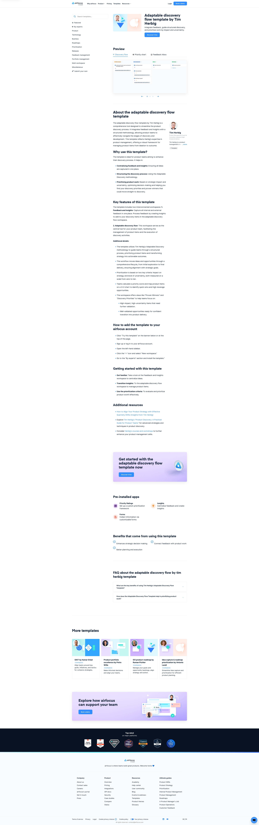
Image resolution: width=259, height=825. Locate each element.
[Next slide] (158, 96)
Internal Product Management (170, 792)
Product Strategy (166, 785)
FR (186, 819)
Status (106, 805)
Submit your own (80, 71)
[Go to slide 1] (147, 96)
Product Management (167, 795)
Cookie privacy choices (106, 819)
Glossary (135, 805)
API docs (107, 792)
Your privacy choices (141, 819)
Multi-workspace (78, 63)
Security (107, 795)
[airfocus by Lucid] (78, 3)
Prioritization (77, 47)
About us (80, 782)
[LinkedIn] (163, 819)
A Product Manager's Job (169, 801)
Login (170, 3)
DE (183, 819)
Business (75, 39)
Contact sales (82, 785)
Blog (133, 792)
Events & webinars (139, 795)
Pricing (109, 3)
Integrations (109, 789)
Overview (108, 782)
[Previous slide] (142, 96)
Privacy (87, 819)
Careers (80, 789)
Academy (135, 782)
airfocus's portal (83, 792)
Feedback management (81, 55)
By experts (78, 27)
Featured (77, 23)
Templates (116, 3)
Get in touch (81, 795)
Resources (126, 3)
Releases (75, 51)
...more (184, 144)
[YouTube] (167, 819)
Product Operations (166, 805)
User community (138, 789)
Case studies (109, 798)
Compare (107, 801)
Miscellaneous (77, 67)
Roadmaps (76, 43)
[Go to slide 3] (153, 96)
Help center (136, 785)
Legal (94, 819)
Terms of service (77, 819)
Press (79, 798)
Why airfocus (91, 3)
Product (100, 3)
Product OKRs (164, 782)
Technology (76, 35)
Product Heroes (138, 801)
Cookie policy (123, 819)
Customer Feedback (167, 808)
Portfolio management (80, 59)
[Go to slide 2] (150, 96)
